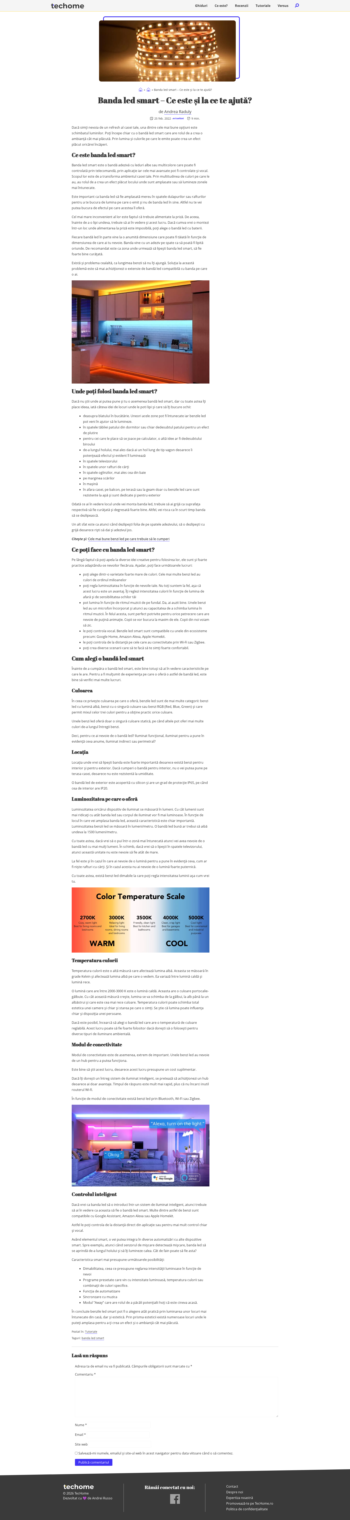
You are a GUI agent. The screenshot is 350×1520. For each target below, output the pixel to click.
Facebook (175, 1499)
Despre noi (234, 1492)
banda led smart (93, 1338)
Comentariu (85, 1374)
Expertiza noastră (239, 1498)
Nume (81, 1425)
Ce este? (221, 5)
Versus (283, 5)
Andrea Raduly (177, 111)
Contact (232, 1486)
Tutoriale (263, 5)
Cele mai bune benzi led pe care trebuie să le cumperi (129, 539)
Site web (81, 1444)
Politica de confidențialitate (247, 1509)
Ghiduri (201, 5)
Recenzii (241, 5)
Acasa (140, 89)
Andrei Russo (102, 1498)
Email (80, 1434)
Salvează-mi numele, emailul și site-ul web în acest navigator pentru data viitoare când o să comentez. (155, 1453)
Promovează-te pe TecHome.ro (249, 1503)
